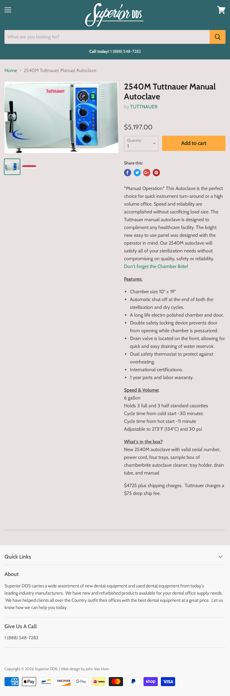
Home (10, 70)
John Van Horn (97, 668)
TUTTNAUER (144, 107)
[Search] (218, 37)
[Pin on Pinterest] (156, 172)
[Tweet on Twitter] (137, 172)
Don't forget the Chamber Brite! (156, 266)
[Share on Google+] (146, 172)
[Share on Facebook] (127, 172)
